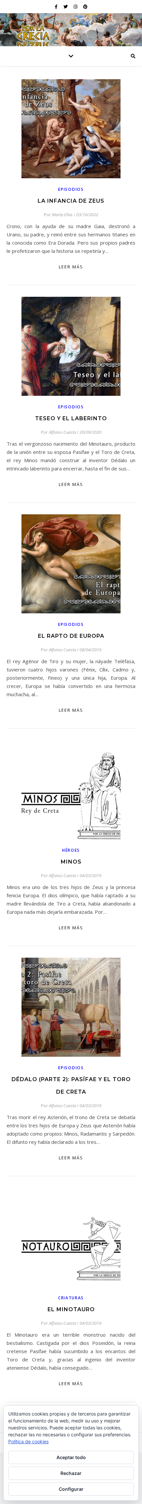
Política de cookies (28, 1441)
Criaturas (71, 1298)
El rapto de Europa (71, 636)
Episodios (71, 189)
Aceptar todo (71, 1457)
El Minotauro (71, 1309)
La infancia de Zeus (71, 201)
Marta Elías (62, 215)
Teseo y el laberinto (71, 418)
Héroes (71, 850)
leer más (71, 267)
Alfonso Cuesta (62, 432)
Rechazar (71, 1473)
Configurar (71, 1489)
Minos (71, 862)
